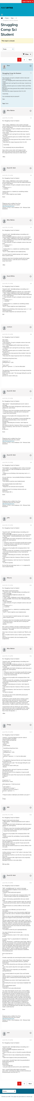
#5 (31, 283)
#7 (31, 398)
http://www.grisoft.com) (8, 206)
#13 (31, 814)
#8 (31, 462)
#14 (31, 882)
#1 (31, 73)
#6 (31, 334)
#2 (31, 118)
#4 (31, 227)
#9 (31, 525)
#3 (31, 175)
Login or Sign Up (26, 1)
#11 (31, 656)
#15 (31, 1040)
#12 (31, 732)
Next (30, 59)
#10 (31, 585)
